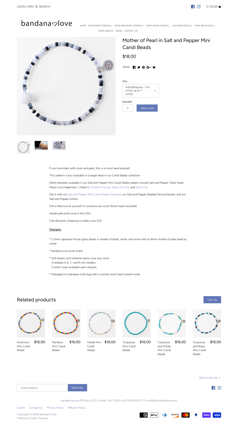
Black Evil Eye (120, 187)
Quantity (127, 101)
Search (21, 408)
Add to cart (147, 108)
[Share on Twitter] (138, 67)
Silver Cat (142, 187)
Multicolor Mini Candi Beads (23, 346)
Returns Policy (77, 408)
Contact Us (36, 408)
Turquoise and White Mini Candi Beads (164, 348)
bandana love (48, 414)
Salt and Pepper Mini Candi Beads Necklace (94, 194)
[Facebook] (193, 6)
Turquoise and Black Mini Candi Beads (199, 348)
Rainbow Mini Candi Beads (58, 346)
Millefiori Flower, (100, 187)
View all (212, 300)
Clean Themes (39, 418)
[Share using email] (154, 67)
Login (21, 7)
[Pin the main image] (143, 67)
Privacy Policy (55, 408)
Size (124, 81)
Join (30, 7)
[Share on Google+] (149, 67)
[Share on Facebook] (134, 67)
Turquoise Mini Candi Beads (129, 346)
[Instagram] (199, 6)
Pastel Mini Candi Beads (94, 346)
